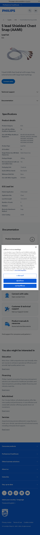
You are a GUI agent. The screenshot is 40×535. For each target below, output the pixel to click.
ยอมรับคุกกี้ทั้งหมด (20, 285)
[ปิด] (36, 247)
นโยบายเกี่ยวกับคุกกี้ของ (20, 270)
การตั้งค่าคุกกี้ (20, 275)
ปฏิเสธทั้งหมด (20, 280)
